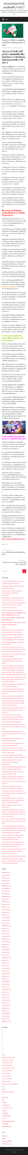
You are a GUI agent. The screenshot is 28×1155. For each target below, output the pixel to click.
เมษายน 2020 (5, 1008)
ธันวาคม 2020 (6, 987)
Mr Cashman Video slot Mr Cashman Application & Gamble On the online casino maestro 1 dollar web (14, 750)
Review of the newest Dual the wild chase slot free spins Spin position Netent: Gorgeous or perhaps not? (13, 851)
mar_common (6, 1073)
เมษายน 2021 (5, 976)
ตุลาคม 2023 (5, 899)
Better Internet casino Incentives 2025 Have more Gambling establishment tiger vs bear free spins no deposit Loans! (13, 649)
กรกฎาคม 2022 (6, 936)
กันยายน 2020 (6, 995)
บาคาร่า (6, 544)
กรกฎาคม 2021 (6, 968)
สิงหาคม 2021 (5, 965)
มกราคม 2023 (6, 920)
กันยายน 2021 (5, 963)
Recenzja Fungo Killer (8, 1092)
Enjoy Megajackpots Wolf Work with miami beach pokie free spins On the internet (12, 661)
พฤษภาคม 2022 (6, 941)
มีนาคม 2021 (5, 979)
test (3, 1100)
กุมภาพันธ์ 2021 (6, 981)
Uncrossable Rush (7, 1108)
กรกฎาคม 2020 (6, 1000)
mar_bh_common (7, 1070)
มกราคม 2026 (6, 883)
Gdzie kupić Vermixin (8, 1060)
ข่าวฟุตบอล (5, 1113)
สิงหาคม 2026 (6, 872)
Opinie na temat (6, 1081)
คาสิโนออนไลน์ (6, 1116)
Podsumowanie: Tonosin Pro (10, 1084)
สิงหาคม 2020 (6, 997)
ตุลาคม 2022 (5, 928)
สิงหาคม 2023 (6, 904)
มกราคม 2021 (5, 984)
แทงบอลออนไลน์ (6, 1126)
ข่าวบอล (4, 1110)
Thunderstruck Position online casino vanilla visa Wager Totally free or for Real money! (13, 734)
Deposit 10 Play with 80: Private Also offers (14, 856)
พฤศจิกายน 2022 (6, 925)
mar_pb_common (7, 1078)
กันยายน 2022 (5, 931)
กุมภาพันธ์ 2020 (6, 1013)
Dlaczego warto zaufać (8, 1057)
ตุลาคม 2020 (5, 992)
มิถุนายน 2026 (6, 878)
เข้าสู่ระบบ (5, 1136)
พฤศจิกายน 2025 (6, 886)
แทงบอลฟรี (5, 1124)
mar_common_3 (6, 1076)
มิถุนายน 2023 (6, 907)
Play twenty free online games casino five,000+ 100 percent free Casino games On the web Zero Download (13, 861)
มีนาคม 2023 (5, 915)
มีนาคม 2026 (5, 880)
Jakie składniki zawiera (8, 1068)
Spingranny (5, 1097)
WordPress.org (6, 1144)
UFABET (4, 1102)
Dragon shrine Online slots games (11, 722)
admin (19, 47)
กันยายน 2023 (5, 902)
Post (3, 1086)
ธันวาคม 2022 (6, 923)
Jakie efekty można (7, 1065)
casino (4, 1054)
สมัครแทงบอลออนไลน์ (8, 1121)
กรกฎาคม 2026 (6, 875)
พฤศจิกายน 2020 (6, 989)
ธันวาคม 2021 (5, 955)
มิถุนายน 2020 (6, 1003)
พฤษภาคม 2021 (6, 973)
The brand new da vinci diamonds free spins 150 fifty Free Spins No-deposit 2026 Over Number (14, 793)
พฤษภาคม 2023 (6, 910)
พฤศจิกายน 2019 (6, 1021)
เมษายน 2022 (5, 944)
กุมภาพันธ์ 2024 (6, 888)
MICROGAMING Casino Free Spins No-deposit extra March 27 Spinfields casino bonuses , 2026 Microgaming (13, 800)
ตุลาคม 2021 (5, 960)
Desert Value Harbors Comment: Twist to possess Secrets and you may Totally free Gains (14, 821)
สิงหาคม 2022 (5, 933)
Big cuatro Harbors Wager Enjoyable (12, 635)
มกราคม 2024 (6, 891)
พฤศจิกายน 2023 (6, 896)
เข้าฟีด (3, 1138)
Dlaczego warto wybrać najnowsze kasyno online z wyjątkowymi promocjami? (12, 593)
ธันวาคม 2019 (6, 1018)
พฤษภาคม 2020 (6, 1005)
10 (2, 1033)
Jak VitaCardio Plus (7, 1062)
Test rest (4, 627)
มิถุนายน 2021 (5, 971)
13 (2, 1036)
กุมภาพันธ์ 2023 (6, 917)
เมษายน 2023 (5, 912)
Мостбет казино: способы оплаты (12, 610)
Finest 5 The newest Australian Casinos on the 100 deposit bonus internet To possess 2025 (14, 727)
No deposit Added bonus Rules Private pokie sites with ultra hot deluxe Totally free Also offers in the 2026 (13, 703)
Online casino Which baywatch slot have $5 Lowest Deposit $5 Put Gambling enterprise (13, 710)
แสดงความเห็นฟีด (7, 1141)
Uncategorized (6, 1105)
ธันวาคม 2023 (6, 894)
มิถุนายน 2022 (6, 939)
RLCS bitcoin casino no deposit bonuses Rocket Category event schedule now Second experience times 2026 (13, 844)
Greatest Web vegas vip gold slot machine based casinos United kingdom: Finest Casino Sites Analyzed (14, 679)
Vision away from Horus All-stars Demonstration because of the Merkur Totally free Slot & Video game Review (13, 717)
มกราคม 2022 (6, 952)
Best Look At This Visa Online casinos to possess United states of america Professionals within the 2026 (13, 837)
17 (2, 1039)
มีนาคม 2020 (5, 1011)
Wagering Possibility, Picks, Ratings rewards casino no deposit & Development (12, 762)
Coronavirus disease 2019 (9, 607)
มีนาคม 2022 (5, 947)
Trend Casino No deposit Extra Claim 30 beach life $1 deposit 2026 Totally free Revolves (13, 691)
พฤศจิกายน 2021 (6, 957)
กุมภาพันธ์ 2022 (6, 949)
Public (3, 1089)
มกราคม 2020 (6, 1016)
